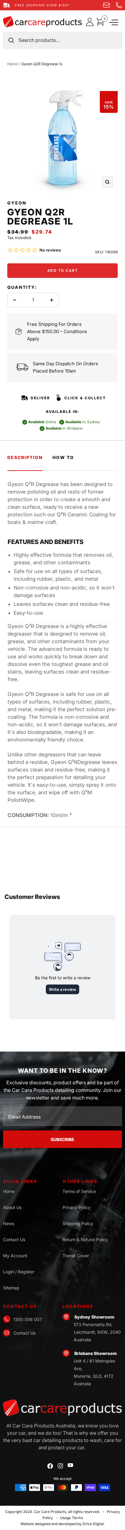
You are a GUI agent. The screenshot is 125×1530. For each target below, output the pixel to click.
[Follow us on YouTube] (70, 1465)
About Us (12, 1207)
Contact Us (14, 1239)
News (8, 1223)
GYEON (16, 202)
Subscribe (62, 1139)
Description (25, 457)
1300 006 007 (27, 1319)
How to (63, 457)
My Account (15, 1255)
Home (12, 64)
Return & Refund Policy (85, 1239)
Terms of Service (79, 1191)
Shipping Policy (77, 1223)
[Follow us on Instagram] (60, 1465)
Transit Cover (75, 1255)
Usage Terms (71, 1517)
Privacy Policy (76, 1207)
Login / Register (18, 1271)
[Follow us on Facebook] (50, 1466)
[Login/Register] (91, 22)
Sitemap (11, 1287)
